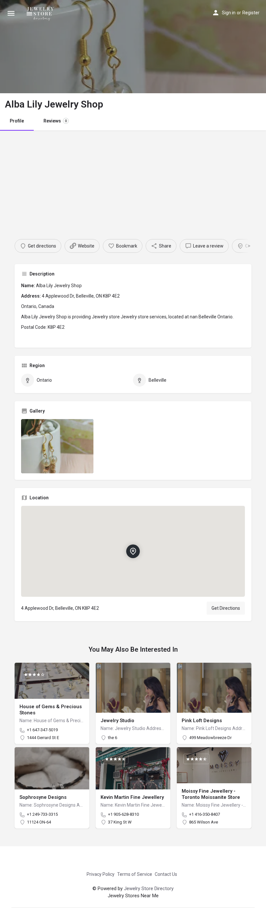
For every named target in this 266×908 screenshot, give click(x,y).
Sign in (229, 12)
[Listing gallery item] (57, 446)
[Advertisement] (133, 179)
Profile (17, 120)
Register (251, 12)
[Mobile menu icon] (11, 13)
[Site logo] (41, 13)
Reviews (55, 120)
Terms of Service (134, 874)
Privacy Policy (101, 874)
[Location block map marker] (133, 551)
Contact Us (166, 874)
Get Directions (226, 608)
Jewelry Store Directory (149, 888)
